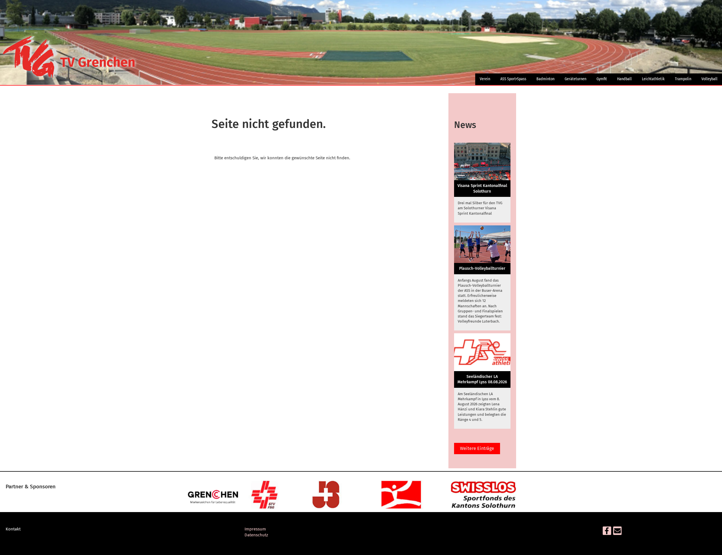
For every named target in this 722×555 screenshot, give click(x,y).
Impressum (255, 529)
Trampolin (683, 79)
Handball (624, 79)
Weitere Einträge (477, 448)
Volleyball (709, 79)
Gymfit (601, 79)
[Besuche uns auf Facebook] (607, 532)
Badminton (545, 79)
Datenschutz (256, 534)
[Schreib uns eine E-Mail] (617, 532)
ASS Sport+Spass (513, 79)
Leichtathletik (653, 79)
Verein (485, 79)
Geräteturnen (575, 79)
